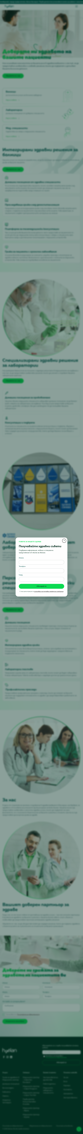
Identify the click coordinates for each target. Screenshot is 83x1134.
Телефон (22, 566)
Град (21, 575)
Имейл (21, 558)
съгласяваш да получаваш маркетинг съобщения (48, 591)
